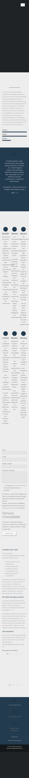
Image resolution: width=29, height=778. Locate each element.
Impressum (14, 737)
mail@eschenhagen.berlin (10, 508)
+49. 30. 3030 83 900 (14, 705)
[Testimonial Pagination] (11, 192)
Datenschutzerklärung (19, 485)
